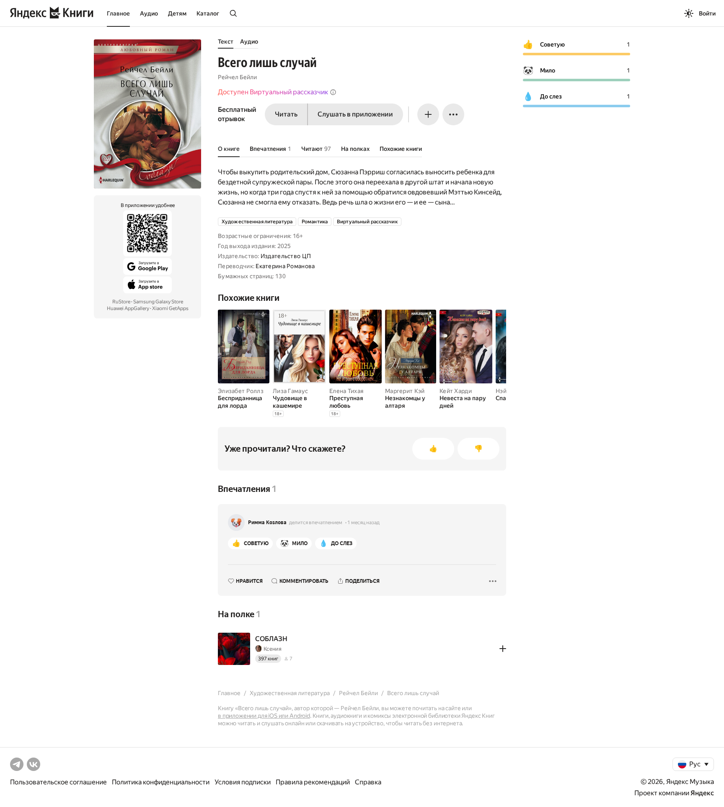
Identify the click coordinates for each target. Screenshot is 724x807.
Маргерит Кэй (404, 391)
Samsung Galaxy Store (158, 302)
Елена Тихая (346, 391)
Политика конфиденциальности (160, 782)
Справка (368, 782)
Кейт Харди (456, 391)
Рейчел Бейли (237, 77)
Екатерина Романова (285, 266)
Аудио (149, 13)
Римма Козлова (267, 522)
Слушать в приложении (355, 114)
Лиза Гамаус (290, 391)
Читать (286, 114)
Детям (177, 13)
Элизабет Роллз (241, 391)
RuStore (121, 302)
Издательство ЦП (286, 256)
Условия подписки (243, 782)
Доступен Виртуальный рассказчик (273, 92)
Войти (707, 13)
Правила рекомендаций (313, 782)
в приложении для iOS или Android (264, 715)
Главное (118, 13)
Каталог (208, 13)
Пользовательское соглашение (58, 782)
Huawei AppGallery (128, 308)
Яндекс (702, 793)
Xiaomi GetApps (170, 308)
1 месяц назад (363, 522)
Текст (225, 41)
